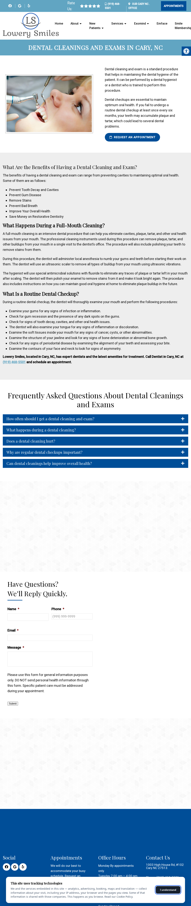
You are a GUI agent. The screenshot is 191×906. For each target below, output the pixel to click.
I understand (168, 889)
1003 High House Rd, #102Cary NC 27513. (165, 866)
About (75, 23)
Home (59, 23)
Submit (13, 703)
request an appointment (134, 137)
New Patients (95, 26)
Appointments (174, 5)
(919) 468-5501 (14, 362)
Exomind (140, 23)
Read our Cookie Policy (118, 896)
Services (117, 23)
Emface (162, 23)
